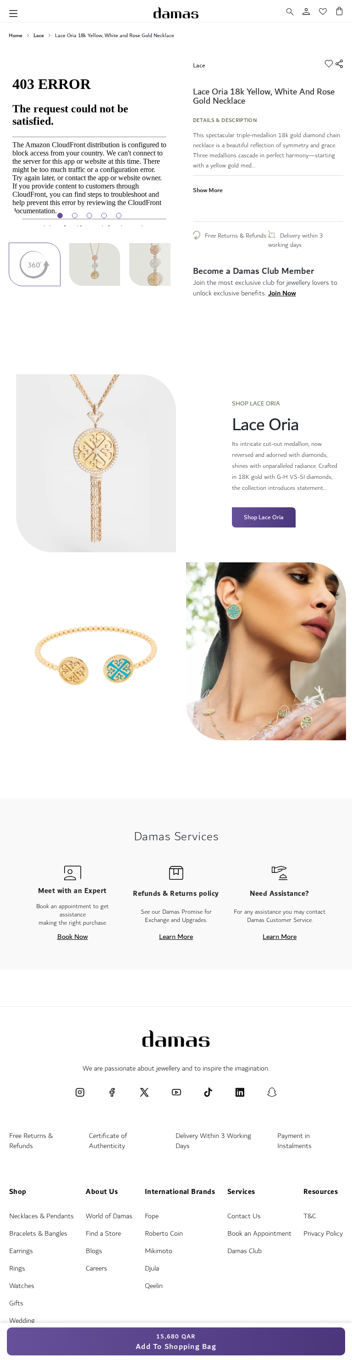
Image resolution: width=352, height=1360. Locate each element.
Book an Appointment (259, 1233)
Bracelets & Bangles (38, 1233)
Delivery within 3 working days (295, 240)
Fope (152, 1216)
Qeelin (154, 1286)
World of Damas (109, 1216)
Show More (208, 190)
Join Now (282, 293)
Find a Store (103, 1233)
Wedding (22, 1321)
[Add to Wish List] (329, 65)
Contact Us (244, 1216)
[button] (99, 264)
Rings (17, 1268)
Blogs (94, 1251)
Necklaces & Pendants (41, 1216)
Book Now (72, 937)
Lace (38, 36)
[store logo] (176, 13)
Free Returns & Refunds (235, 236)
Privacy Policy (323, 1233)
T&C (309, 1216)
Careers (96, 1268)
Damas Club (244, 1251)
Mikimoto (158, 1251)
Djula (152, 1268)
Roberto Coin (164, 1233)
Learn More (176, 937)
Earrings (21, 1251)
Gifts (16, 1303)
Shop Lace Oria (264, 517)
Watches (21, 1286)
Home (15, 36)
